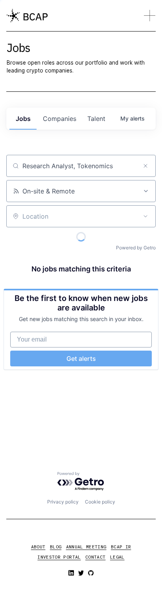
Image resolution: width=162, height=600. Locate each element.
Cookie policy (100, 502)
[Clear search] (145, 166)
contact (95, 557)
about (38, 547)
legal (117, 557)
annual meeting (86, 547)
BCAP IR (121, 547)
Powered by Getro (136, 248)
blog (55, 547)
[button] (149, 15)
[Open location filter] (145, 216)
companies (59, 119)
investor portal (59, 557)
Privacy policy (63, 502)
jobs (23, 119)
